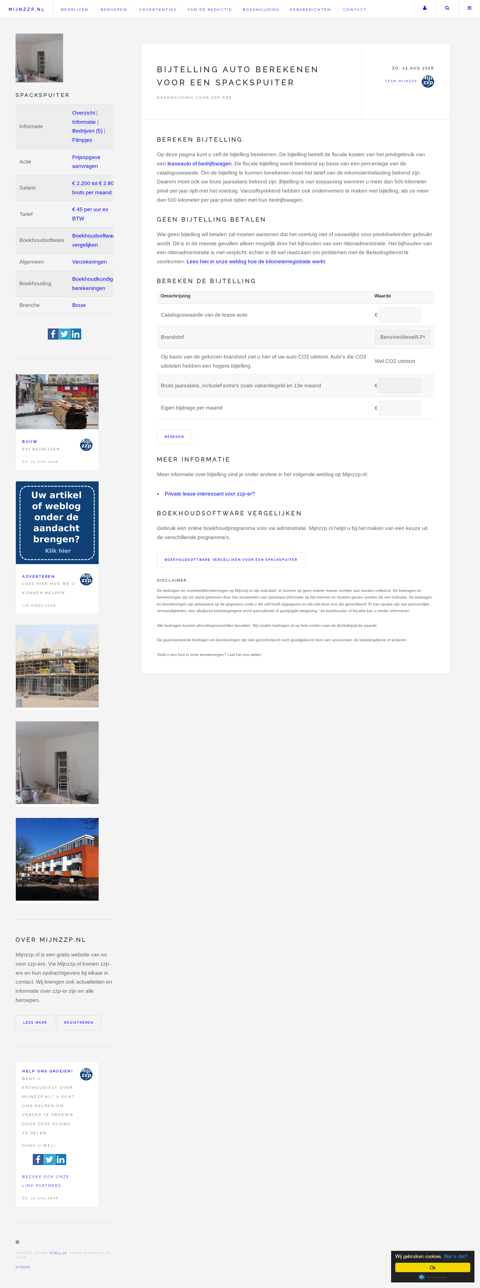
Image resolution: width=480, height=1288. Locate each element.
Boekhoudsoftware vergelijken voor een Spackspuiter (231, 560)
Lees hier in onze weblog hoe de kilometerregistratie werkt (256, 261)
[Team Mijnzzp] (86, 445)
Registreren (79, 1022)
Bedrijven (75, 9)
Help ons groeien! (47, 1071)
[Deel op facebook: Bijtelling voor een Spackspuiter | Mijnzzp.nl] (53, 338)
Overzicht (83, 113)
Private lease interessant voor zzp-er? (210, 494)
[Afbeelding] (57, 668)
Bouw (79, 305)
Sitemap (23, 1267)
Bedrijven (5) (87, 131)
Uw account (424, 9)
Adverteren (38, 576)
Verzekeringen (89, 262)
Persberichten (310, 9)
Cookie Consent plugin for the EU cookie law (433, 1277)
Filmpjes (82, 140)
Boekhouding (261, 9)
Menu (469, 9)
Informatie (84, 122)
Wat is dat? (455, 1255)
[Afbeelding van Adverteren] (57, 524)
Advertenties (158, 9)
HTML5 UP (58, 1252)
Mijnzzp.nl (27, 9)
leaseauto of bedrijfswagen (200, 163)
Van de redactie (210, 9)
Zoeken (447, 9)
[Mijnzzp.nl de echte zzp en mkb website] (40, 58)
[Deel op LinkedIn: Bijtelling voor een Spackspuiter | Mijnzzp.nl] (75, 338)
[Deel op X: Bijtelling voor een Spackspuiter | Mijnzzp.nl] (64, 338)
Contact (355, 9)
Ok (433, 1267)
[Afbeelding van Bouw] (57, 403)
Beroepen (114, 9)
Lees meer (35, 1022)
